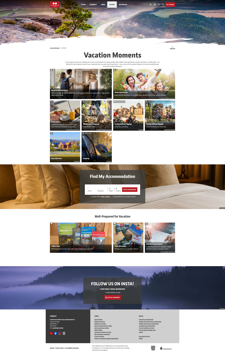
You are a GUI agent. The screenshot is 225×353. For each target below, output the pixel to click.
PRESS (141, 338)
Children (118, 191)
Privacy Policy (59, 348)
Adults (111, 191)
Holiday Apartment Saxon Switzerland (150, 322)
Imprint (52, 348)
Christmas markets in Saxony (102, 332)
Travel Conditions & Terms (146, 328)
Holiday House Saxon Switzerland (149, 324)
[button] (221, 351)
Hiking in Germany (99, 322)
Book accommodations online (103, 326)
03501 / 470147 (105, 196)
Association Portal (144, 336)
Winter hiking (98, 330)
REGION (83, 4)
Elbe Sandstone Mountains (102, 334)
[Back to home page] (55, 4)
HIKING (103, 4)
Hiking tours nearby (100, 324)
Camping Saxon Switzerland (147, 326)
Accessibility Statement (72, 348)
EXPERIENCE (93, 4)
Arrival (89, 191)
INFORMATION (123, 4)
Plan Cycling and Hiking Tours (147, 330)
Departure (101, 191)
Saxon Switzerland (54, 48)
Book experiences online (101, 328)
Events (141, 332)
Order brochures (99, 336)
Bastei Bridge (98, 319)
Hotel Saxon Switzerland (146, 319)
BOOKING (112, 4)
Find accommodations (129, 189)
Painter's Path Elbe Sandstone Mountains (106, 338)
